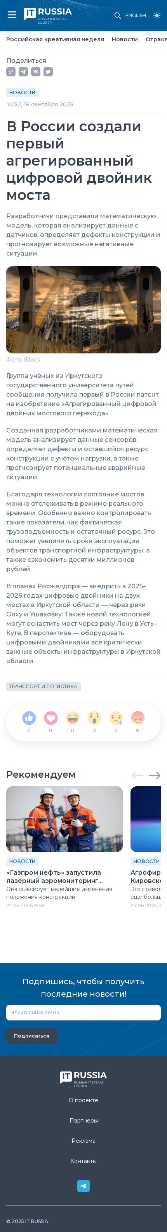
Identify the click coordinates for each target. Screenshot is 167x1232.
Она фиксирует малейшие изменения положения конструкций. (59, 893)
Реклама (83, 1140)
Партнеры (84, 1120)
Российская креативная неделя (55, 39)
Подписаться (31, 1036)
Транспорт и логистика (43, 686)
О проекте (83, 1100)
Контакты (83, 1161)
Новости (125, 39)
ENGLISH (135, 15)
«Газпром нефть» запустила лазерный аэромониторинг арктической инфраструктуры (58, 877)
